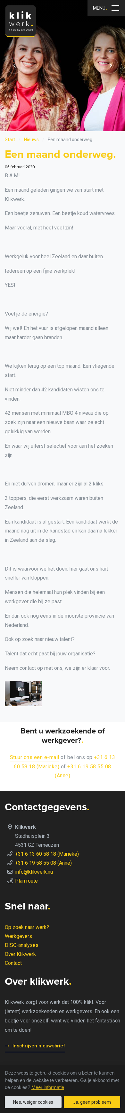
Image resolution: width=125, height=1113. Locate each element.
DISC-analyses (21, 945)
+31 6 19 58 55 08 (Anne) (43, 863)
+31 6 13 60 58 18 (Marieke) (47, 854)
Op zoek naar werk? (27, 927)
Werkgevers (18, 936)
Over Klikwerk (20, 954)
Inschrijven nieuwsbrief (39, 1046)
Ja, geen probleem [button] (92, 1102)
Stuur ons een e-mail (34, 757)
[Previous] (14, 66)
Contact (13, 963)
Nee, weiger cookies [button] (33, 1102)
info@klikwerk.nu (34, 872)
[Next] (111, 66)
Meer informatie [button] (47, 1087)
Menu (99, 8)
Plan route (26, 881)
